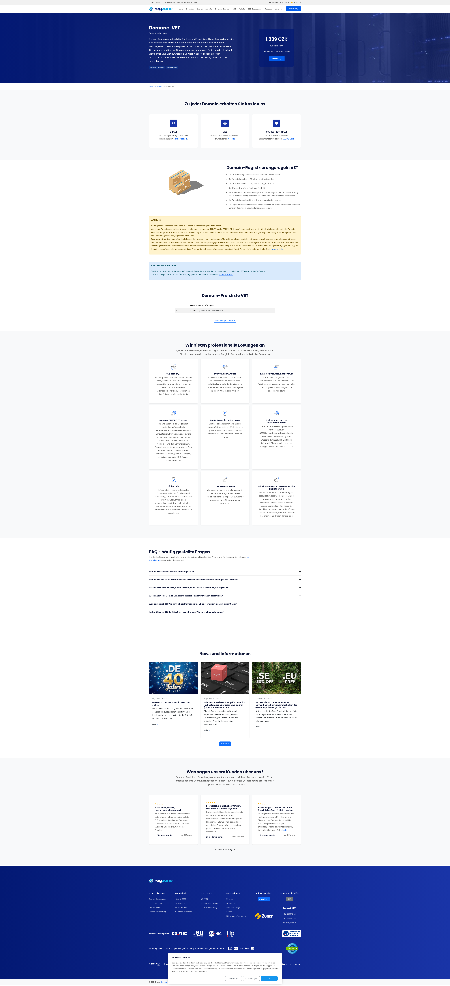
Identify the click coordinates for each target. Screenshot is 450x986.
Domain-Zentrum (222, 9)
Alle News (225, 743)
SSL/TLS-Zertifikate (156, 903)
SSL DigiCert (288, 138)
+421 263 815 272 (157, 2)
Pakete (242, 9)
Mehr (154, 724)
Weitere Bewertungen (225, 849)
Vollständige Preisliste (225, 320)
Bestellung (276, 58)
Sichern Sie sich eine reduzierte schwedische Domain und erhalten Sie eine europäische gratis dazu (276, 705)
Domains (190, 9)
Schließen (233, 978)
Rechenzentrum (181, 907)
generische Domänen (157, 68)
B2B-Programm (254, 9)
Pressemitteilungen (233, 907)
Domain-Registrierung (157, 899)
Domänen (159, 86)
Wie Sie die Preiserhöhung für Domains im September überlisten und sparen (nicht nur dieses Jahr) (225, 705)
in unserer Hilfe (276, 249)
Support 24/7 (289, 908)
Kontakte (285, 2)
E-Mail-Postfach (180, 138)
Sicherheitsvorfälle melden (236, 916)
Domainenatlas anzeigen (210, 903)
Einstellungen (251, 978)
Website (231, 138)
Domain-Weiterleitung (157, 912)
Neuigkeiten (230, 903)
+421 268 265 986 (173, 2)
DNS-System (180, 903)
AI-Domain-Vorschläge (183, 912)
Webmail (275, 2)
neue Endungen (172, 68)
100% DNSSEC (180, 899)
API (234, 9)
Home (180, 9)
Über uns (279, 9)
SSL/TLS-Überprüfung (209, 907)
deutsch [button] (296, 2)
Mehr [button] (284, 830)
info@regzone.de (190, 2)
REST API (204, 899)
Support (268, 9)
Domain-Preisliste (204, 9)
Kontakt (229, 912)
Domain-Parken (155, 907)
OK (269, 978)
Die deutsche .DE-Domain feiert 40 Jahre (171, 703)
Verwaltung (293, 9)
